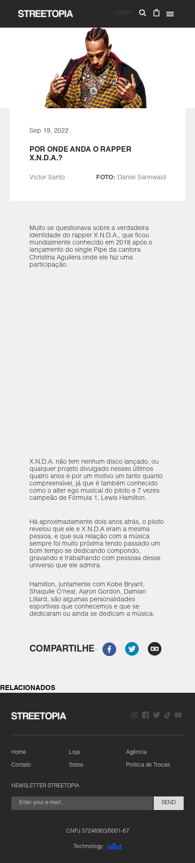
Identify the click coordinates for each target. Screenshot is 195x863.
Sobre (76, 765)
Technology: (88, 846)
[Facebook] (145, 716)
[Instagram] (134, 716)
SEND (168, 802)
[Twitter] (156, 716)
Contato (21, 765)
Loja (74, 752)
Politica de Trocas (148, 765)
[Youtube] (178, 716)
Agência (136, 752)
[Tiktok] (167, 716)
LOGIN (122, 13)
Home (18, 752)
